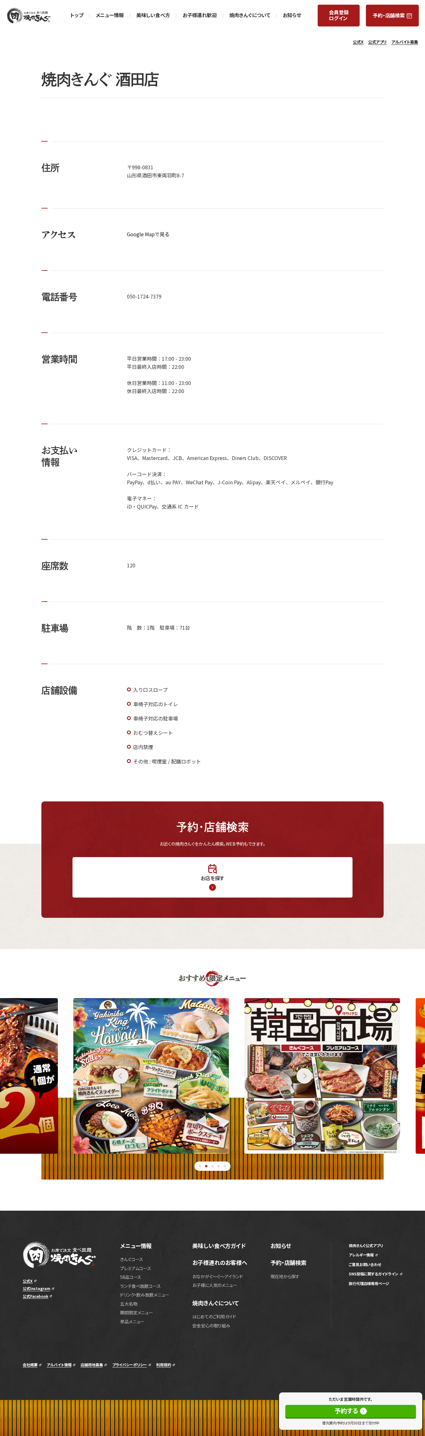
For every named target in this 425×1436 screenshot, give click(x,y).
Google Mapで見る (148, 234)
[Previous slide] (64, 1076)
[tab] (200, 1166)
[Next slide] (361, 1076)
